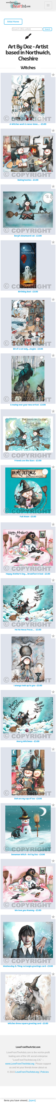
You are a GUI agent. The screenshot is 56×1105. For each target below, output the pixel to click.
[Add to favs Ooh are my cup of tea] (53, 749)
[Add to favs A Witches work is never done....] (53, 75)
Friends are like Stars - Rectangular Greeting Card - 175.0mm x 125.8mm (27, 436)
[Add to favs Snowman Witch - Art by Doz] (53, 805)
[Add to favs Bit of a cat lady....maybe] (53, 300)
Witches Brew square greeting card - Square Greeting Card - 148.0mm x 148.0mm (28, 999)
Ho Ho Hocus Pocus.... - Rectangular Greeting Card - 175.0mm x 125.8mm (28, 605)
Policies (44, 1072)
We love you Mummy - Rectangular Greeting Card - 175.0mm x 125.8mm (28, 886)
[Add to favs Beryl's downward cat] (53, 186)
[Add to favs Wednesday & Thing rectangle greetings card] (53, 917)
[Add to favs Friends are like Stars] (53, 411)
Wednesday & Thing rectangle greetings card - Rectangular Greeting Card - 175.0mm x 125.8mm (28, 942)
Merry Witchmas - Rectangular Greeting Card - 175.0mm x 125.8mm (28, 717)
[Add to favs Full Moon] (53, 467)
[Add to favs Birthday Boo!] (53, 242)
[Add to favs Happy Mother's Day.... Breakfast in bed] (53, 524)
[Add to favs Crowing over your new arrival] (53, 355)
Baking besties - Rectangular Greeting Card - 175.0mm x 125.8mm (28, 155)
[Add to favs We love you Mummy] (53, 861)
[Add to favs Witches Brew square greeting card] (53, 974)
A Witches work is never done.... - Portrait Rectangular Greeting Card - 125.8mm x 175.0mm (28, 100)
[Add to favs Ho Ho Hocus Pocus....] (53, 580)
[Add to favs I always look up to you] (53, 636)
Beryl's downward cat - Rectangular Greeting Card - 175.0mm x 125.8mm (27, 211)
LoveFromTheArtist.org (27, 1072)
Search (47, 29)
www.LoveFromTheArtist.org (19, 1063)
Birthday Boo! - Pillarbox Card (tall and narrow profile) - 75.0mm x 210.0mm (28, 267)
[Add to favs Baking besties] (53, 131)
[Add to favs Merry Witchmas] (53, 692)
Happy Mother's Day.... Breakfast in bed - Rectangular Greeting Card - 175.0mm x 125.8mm (28, 549)
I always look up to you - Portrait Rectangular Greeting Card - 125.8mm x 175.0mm (28, 661)
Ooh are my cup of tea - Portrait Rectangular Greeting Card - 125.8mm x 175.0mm (28, 774)
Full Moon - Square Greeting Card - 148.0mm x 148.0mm (28, 492)
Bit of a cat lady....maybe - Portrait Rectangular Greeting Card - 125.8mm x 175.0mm (28, 324)
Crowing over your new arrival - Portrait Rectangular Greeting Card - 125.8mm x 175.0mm (28, 380)
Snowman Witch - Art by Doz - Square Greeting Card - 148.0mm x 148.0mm (28, 830)
